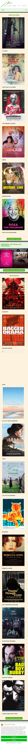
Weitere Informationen (11, 742)
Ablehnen (14, 740)
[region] (14, 258)
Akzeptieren (14, 737)
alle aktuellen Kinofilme (14, 239)
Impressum (19, 742)
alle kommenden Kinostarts (14, 718)
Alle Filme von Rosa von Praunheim (14, 270)
